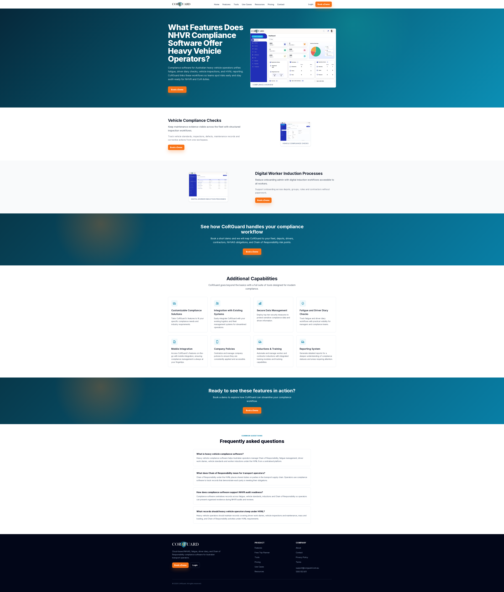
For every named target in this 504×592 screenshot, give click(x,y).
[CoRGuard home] (181, 4)
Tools (236, 4)
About (298, 548)
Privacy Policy (302, 557)
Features (226, 4)
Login (310, 4)
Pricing (271, 4)
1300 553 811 (301, 571)
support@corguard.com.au (307, 568)
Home (216, 4)
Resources (260, 4)
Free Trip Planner (262, 552)
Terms (298, 562)
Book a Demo (323, 4)
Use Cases (247, 4)
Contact (280, 4)
